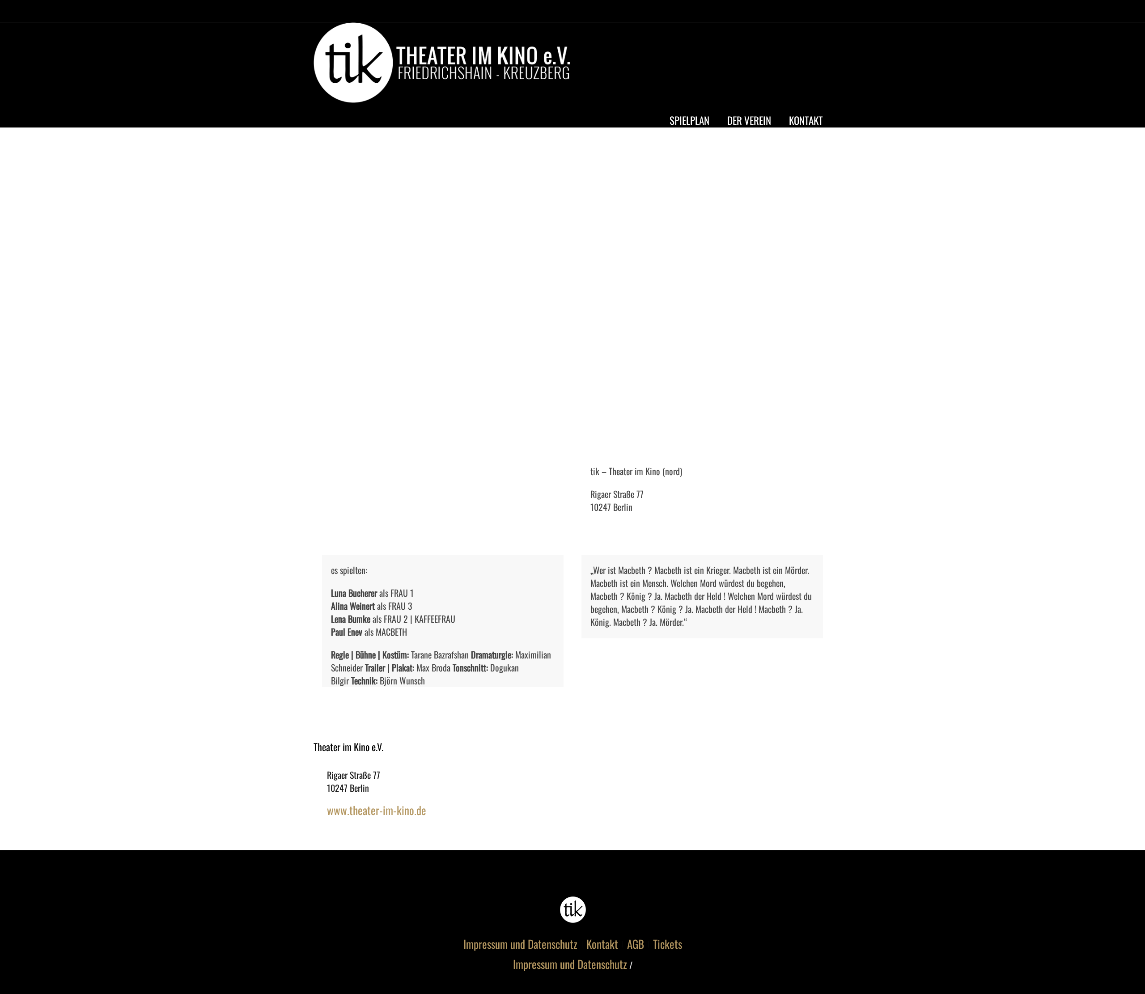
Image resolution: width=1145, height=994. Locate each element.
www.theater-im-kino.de (376, 810)
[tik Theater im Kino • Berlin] (573, 909)
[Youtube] (804, 64)
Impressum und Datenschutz (520, 944)
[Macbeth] (572, 295)
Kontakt (602, 944)
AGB (635, 944)
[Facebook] (787, 64)
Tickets (667, 944)
